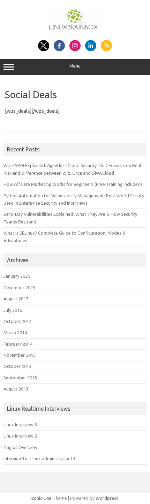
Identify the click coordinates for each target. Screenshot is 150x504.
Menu (75, 66)
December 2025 (19, 287)
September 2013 (20, 377)
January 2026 (16, 276)
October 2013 (17, 366)
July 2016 (12, 310)
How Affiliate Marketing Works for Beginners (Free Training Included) (72, 184)
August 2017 (15, 298)
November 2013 (19, 355)
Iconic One (41, 498)
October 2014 (17, 321)
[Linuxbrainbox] (75, 32)
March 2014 (15, 332)
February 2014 (17, 343)
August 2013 (15, 388)
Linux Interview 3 (20, 424)
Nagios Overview (20, 447)
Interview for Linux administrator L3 (39, 458)
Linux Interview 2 (20, 435)
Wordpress (107, 498)
